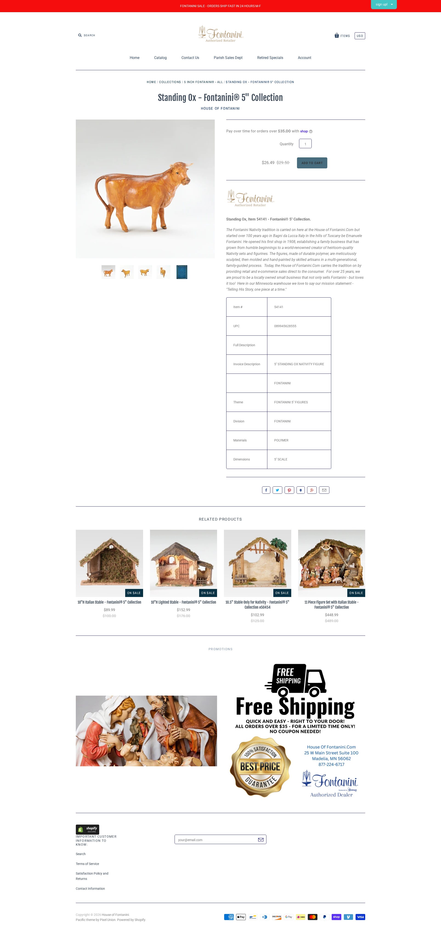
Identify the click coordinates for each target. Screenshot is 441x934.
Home (134, 58)
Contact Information (90, 888)
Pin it (289, 490)
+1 (312, 490)
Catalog (160, 58)
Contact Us (190, 58)
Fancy (301, 490)
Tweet (277, 490)
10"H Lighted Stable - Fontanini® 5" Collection (183, 602)
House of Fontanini (220, 108)
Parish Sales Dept (228, 58)
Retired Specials (270, 58)
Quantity (287, 144)
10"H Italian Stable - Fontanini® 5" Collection (109, 602)
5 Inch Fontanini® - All (203, 82)
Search (81, 854)
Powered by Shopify (131, 920)
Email (324, 490)
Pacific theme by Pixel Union (96, 920)
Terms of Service (87, 864)
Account (304, 58)
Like (266, 490)
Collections (170, 82)
